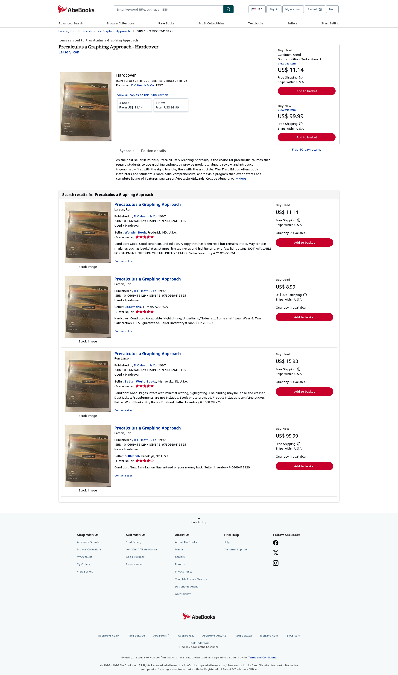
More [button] (242, 178)
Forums (180, 564)
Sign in (273, 9)
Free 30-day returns (306, 149)
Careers (180, 556)
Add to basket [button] (306, 91)
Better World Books (140, 381)
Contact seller (123, 261)
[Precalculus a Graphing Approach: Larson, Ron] (88, 262)
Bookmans (133, 307)
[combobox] (168, 9)
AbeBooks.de (136, 635)
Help (332, 9)
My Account (293, 9)
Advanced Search (71, 23)
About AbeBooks (186, 542)
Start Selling (330, 23)
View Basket (85, 571)
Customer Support (235, 549)
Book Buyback (135, 556)
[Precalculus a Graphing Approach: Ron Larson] (88, 411)
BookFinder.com (199, 645)
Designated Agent (186, 586)
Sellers (292, 23)
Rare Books (166, 23)
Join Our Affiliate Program (142, 549)
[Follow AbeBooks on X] (275, 553)
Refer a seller (134, 564)
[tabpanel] (193, 169)
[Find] (228, 9)
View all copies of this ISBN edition (142, 95)
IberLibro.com (269, 635)
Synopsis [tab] (127, 150)
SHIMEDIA (132, 456)
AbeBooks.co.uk (108, 635)
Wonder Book (135, 232)
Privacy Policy (183, 571)
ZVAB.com (293, 635)
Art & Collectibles (211, 23)
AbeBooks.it (186, 635)
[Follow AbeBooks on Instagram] (275, 563)
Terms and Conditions (262, 657)
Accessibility (183, 594)
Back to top (199, 522)
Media (179, 549)
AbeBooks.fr (161, 635)
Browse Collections (121, 23)
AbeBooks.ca (243, 635)
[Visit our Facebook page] (275, 543)
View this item (287, 63)
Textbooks (256, 23)
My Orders (83, 564)
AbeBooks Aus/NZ (214, 635)
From (131, 105)
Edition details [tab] (153, 150)
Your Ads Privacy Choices (191, 579)
